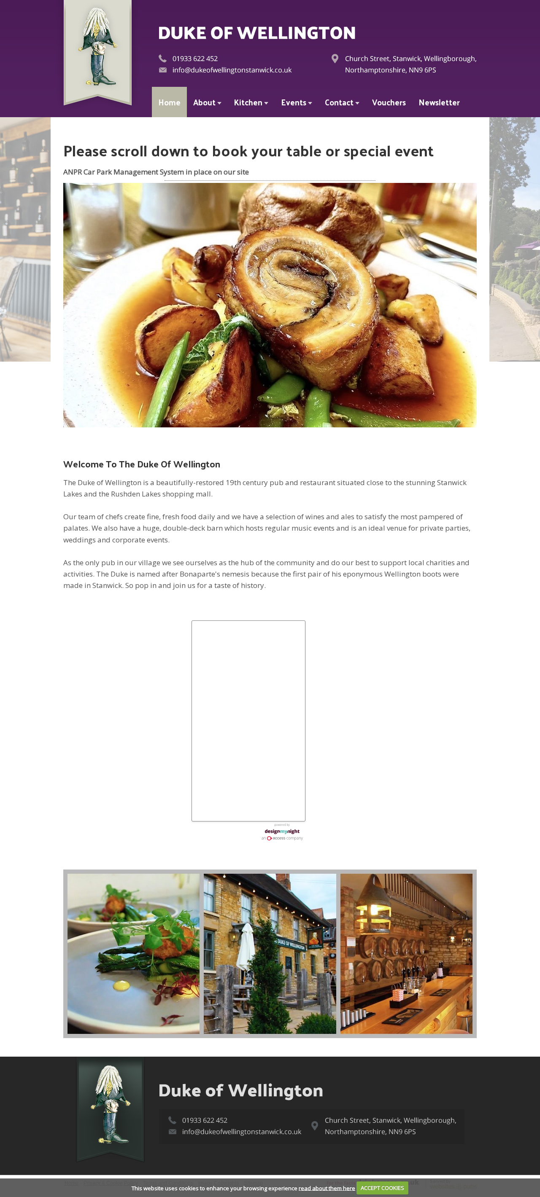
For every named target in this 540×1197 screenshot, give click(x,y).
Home (169, 102)
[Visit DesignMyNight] (282, 832)
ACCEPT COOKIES (382, 1188)
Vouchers (389, 102)
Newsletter (439, 102)
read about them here (327, 1188)
